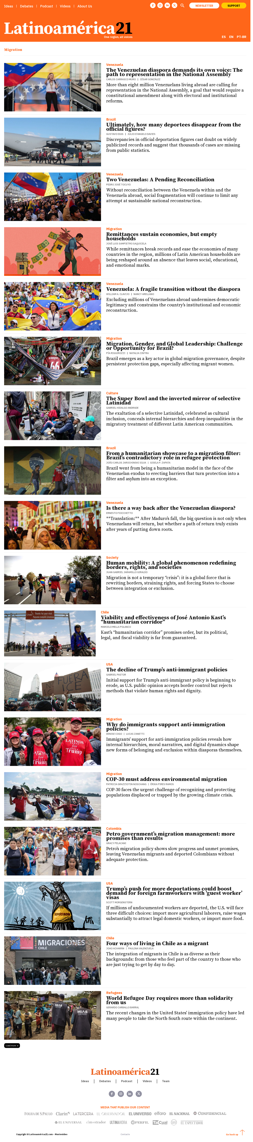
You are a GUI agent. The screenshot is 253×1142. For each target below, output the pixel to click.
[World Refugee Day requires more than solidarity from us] (52, 1015)
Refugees (114, 993)
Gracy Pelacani (116, 843)
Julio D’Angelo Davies (141, 134)
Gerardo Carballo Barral (122, 1007)
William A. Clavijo (117, 294)
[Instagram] (160, 5)
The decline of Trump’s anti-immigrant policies (166, 669)
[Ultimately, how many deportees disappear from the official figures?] (52, 142)
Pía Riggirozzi (115, 353)
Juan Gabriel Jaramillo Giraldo (126, 572)
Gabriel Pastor (116, 674)
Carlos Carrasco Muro (121, 79)
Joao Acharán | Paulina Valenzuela (130, 948)
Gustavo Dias (114, 134)
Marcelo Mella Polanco (116, 626)
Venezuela (114, 65)
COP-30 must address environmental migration (166, 779)
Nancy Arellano (144, 294)
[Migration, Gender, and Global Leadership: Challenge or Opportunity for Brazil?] (52, 361)
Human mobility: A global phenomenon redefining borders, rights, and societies (171, 565)
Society (112, 558)
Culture (112, 393)
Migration (114, 229)
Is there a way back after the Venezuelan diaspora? (171, 508)
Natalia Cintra (139, 353)
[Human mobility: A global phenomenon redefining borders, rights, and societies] (52, 580)
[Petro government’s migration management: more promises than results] (52, 851)
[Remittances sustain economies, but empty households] (52, 251)
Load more (11, 1045)
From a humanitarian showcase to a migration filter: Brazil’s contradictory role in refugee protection (173, 455)
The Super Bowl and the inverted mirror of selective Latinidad (173, 400)
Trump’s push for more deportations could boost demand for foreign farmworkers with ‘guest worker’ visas (174, 893)
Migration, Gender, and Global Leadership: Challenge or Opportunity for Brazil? (174, 346)
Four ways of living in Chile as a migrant (157, 943)
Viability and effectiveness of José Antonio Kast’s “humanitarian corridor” (163, 620)
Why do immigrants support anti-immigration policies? (165, 726)
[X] (174, 5)
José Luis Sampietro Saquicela (126, 243)
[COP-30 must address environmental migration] (52, 796)
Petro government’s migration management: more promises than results (170, 836)
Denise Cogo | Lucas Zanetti (125, 733)
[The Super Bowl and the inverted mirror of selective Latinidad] (52, 415)
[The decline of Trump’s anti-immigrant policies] (52, 687)
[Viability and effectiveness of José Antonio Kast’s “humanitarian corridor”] (50, 633)
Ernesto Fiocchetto (119, 513)
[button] (182, 6)
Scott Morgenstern (119, 902)
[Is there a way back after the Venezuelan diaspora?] (52, 525)
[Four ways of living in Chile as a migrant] (52, 960)
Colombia (114, 829)
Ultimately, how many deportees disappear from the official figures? (173, 127)
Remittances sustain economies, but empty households (161, 236)
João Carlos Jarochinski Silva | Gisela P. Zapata (138, 462)
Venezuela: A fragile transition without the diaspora (173, 289)
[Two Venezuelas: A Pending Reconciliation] (52, 197)
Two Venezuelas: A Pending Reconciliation (160, 179)
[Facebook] (153, 5)
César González (150, 79)
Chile (105, 612)
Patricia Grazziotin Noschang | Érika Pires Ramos (140, 784)
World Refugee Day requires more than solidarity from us (169, 1000)
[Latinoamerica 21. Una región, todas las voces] (125, 1071)
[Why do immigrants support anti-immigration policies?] (52, 741)
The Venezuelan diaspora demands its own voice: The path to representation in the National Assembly (174, 72)
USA (109, 665)
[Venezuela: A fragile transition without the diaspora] (52, 306)
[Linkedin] (167, 5)
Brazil (111, 120)
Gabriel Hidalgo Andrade (122, 407)
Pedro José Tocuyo (118, 184)
